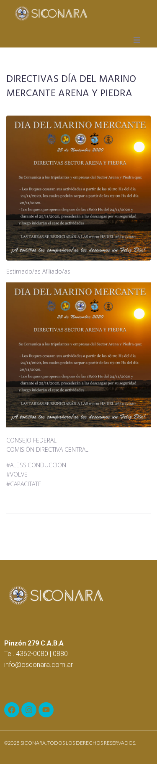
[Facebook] (11, 709)
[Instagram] (28, 709)
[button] (136, 39)
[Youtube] (46, 709)
